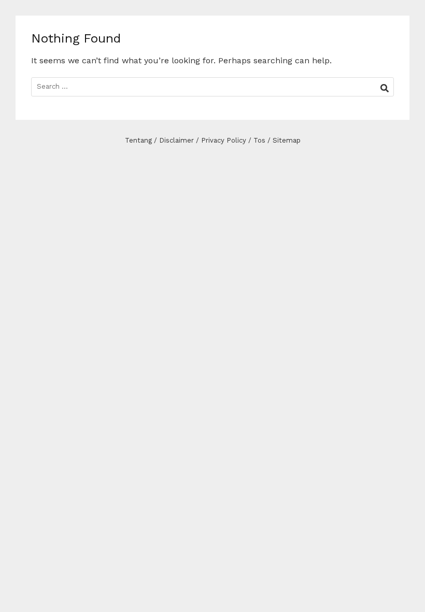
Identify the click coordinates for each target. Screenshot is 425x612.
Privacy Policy (223, 140)
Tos (259, 140)
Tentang (138, 140)
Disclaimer (176, 140)
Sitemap (287, 140)
